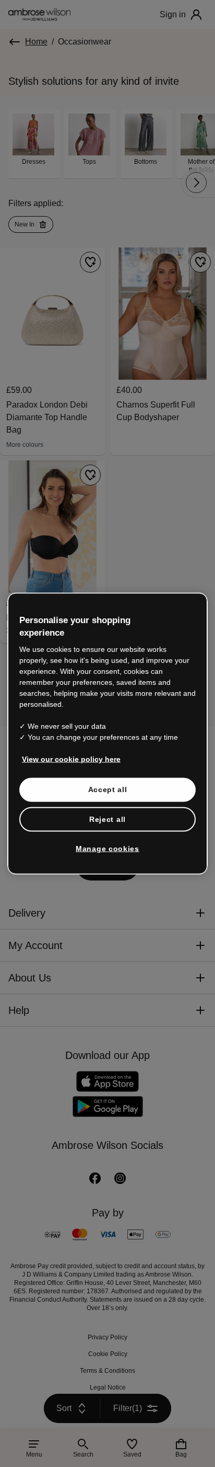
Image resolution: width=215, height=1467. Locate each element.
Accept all (107, 789)
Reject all (107, 819)
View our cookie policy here (71, 759)
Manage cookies (107, 848)
